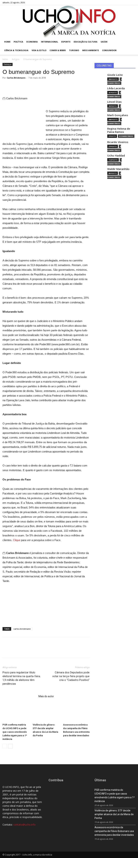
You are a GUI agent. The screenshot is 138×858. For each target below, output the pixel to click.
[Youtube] (132, 2)
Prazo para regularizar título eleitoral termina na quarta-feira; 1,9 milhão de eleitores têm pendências (21, 678)
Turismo (74, 50)
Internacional (49, 41)
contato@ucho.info (24, 824)
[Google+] (121, 2)
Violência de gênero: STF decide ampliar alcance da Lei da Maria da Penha (114, 814)
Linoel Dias (114, 101)
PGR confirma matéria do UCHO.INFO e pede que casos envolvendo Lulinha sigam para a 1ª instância (15, 731)
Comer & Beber (58, 50)
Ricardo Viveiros (117, 142)
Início (5, 59)
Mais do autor (46, 696)
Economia (32, 41)
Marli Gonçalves (117, 115)
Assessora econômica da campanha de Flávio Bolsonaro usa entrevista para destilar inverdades (114, 831)
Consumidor (109, 50)
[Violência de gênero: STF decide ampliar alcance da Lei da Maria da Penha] (46, 713)
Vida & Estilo (39, 50)
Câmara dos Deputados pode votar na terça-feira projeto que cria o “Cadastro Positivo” (70, 676)
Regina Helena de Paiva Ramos (118, 130)
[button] (131, 42)
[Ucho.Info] (69, 21)
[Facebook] (115, 2)
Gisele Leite (115, 75)
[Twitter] (127, 2)
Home (7, 41)
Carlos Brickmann (16, 77)
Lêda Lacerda (116, 88)
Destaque (8, 64)
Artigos (15, 59)
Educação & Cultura (85, 41)
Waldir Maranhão (118, 169)
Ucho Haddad (116, 155)
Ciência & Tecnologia (16, 50)
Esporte (65, 41)
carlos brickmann (22, 628)
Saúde (104, 41)
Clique (16, 540)
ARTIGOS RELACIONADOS (19, 696)
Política (18, 41)
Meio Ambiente (90, 50)
